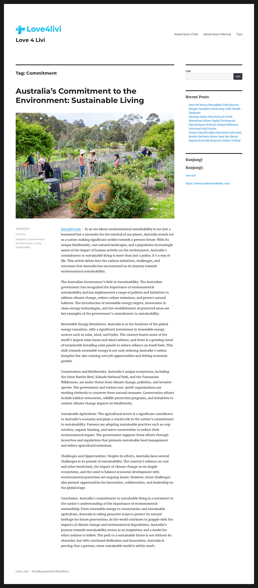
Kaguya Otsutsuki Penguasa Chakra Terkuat (215, 140)
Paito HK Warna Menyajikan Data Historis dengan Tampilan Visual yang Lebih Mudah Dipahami (215, 108)
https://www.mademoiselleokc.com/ (208, 183)
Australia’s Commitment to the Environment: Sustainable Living (80, 95)
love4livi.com (71, 229)
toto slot (191, 175)
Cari (188, 71)
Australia (21, 239)
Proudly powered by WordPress (50, 571)
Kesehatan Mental (217, 34)
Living (37, 243)
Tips (239, 34)
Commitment (36, 239)
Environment (24, 243)
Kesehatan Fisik (186, 34)
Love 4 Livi (30, 40)
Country (20, 233)
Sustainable (23, 247)
